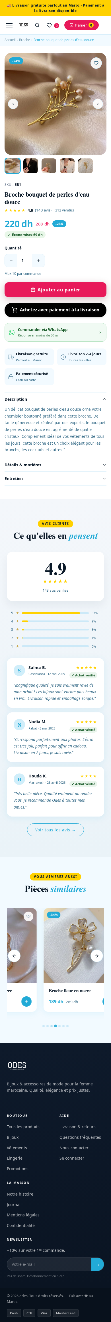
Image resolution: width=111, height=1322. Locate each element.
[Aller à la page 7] (67, 1026)
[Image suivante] (98, 104)
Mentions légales (23, 1215)
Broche (24, 40)
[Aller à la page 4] (55, 1026)
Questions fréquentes (80, 1137)
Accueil (10, 40)
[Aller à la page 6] (63, 1026)
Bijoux (12, 1137)
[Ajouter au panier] (71, 1001)
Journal (13, 1204)
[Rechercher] (37, 25)
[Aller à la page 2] (47, 1026)
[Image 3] (49, 166)
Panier (83, 25)
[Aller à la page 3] (51, 1026)
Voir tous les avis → (55, 830)
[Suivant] (97, 956)
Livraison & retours (77, 1126)
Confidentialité (21, 1225)
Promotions (17, 1168)
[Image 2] (31, 166)
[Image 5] (85, 166)
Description (16, 399)
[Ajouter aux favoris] (96, 63)
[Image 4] (67, 166)
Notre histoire (20, 1194)
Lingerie (14, 1158)
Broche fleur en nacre (33, 990)
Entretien (14, 478)
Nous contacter (74, 1147)
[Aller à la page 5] (59, 1026)
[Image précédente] (13, 104)
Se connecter (71, 1158)
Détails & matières (23, 464)
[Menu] (9, 25)
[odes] (23, 25)
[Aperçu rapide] (74, 924)
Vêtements (17, 1147)
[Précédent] (14, 956)
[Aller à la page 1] (43, 1026)
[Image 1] (12, 166)
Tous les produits (23, 1126)
